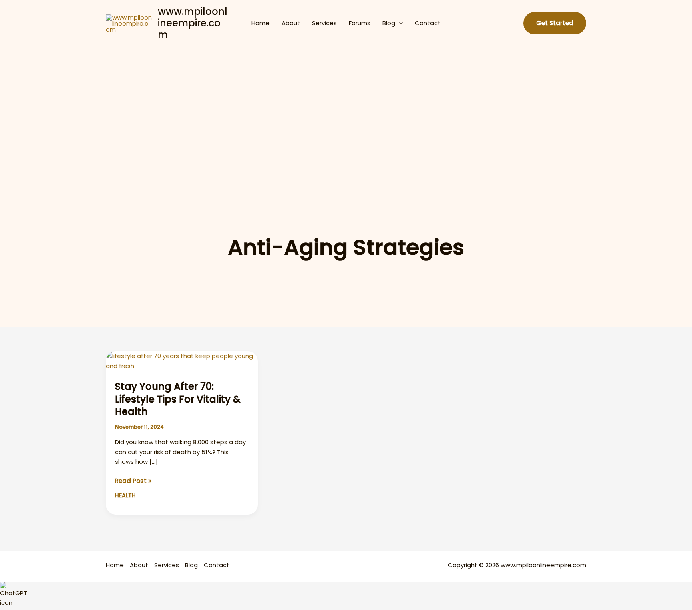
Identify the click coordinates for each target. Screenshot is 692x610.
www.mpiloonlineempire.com (192, 23)
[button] (399, 23)
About (291, 23)
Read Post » (133, 481)
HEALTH (125, 495)
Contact (428, 23)
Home (260, 23)
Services (324, 23)
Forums (359, 23)
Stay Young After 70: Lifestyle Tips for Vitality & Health (178, 399)
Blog (388, 23)
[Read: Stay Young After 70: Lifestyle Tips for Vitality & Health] (182, 360)
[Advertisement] (346, 106)
